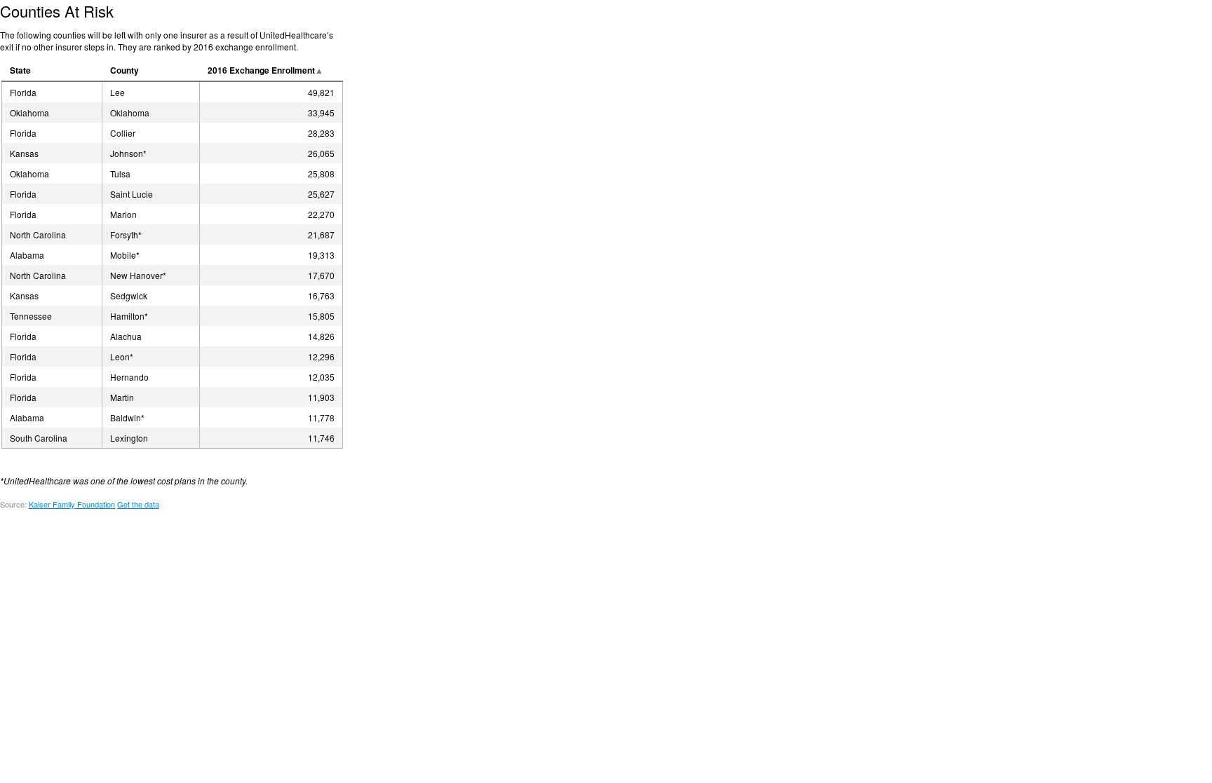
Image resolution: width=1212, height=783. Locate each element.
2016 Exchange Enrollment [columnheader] (261, 70)
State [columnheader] (20, 70)
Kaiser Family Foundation (72, 504)
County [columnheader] (124, 70)
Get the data (138, 504)
